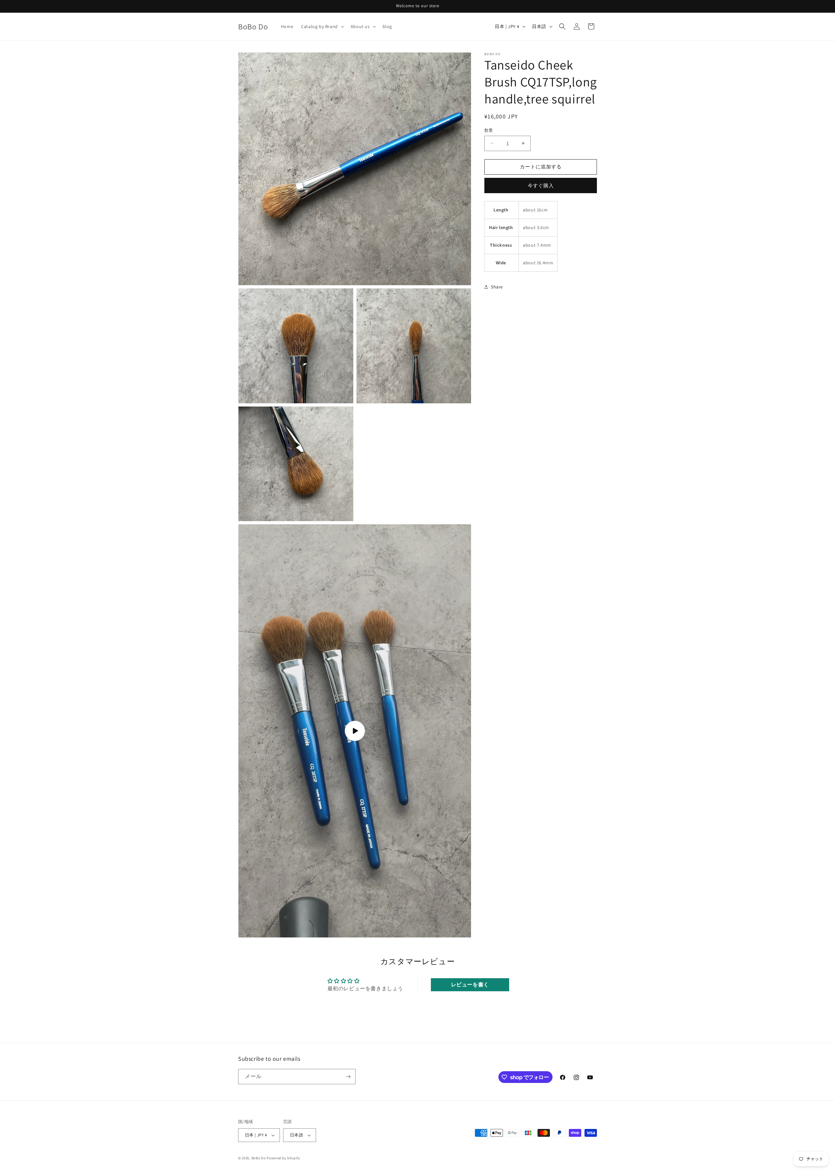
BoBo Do (258, 1158)
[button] (322, 26)
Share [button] (497, 287)
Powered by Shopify (283, 1158)
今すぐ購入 (541, 185)
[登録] (348, 1076)
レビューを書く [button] (470, 984)
